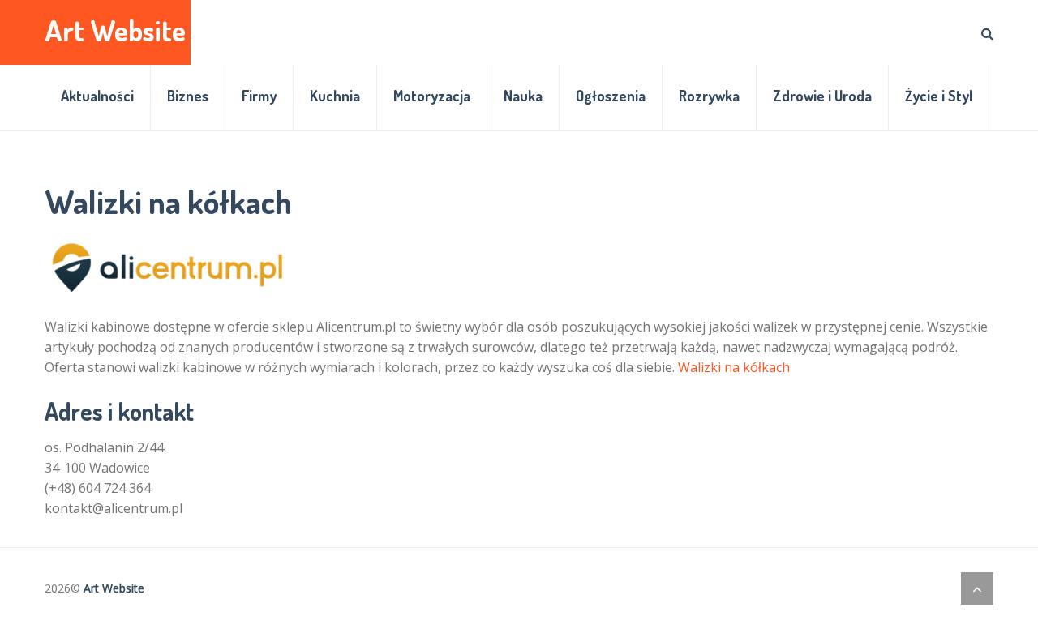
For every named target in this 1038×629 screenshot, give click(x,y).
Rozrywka (709, 96)
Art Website (115, 30)
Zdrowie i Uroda (822, 96)
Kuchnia (335, 96)
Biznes (187, 96)
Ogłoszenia (611, 96)
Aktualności (97, 96)
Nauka (523, 96)
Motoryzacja (431, 96)
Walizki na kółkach (734, 367)
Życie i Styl (938, 96)
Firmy (259, 96)
